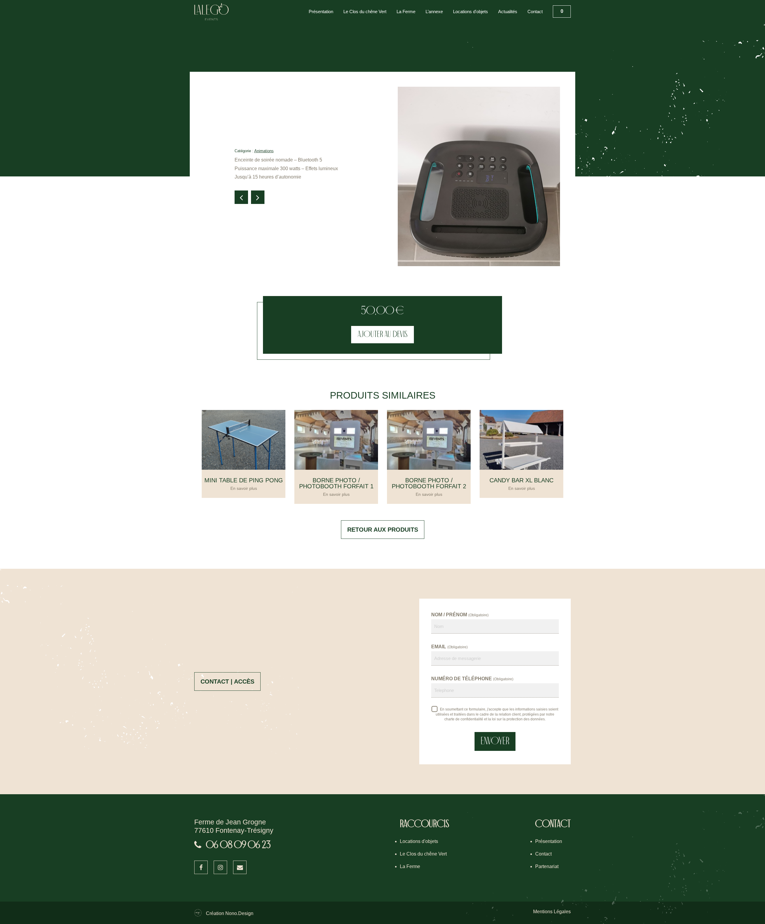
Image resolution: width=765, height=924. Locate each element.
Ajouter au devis (382, 334)
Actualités (507, 11)
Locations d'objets (470, 11)
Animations (264, 151)
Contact (535, 11)
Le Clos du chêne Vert (364, 11)
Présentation (321, 11)
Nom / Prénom (460, 614)
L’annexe (434, 11)
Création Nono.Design (229, 913)
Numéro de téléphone (472, 678)
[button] (241, 197)
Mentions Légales (552, 911)
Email (449, 646)
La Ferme (406, 11)
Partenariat (547, 866)
